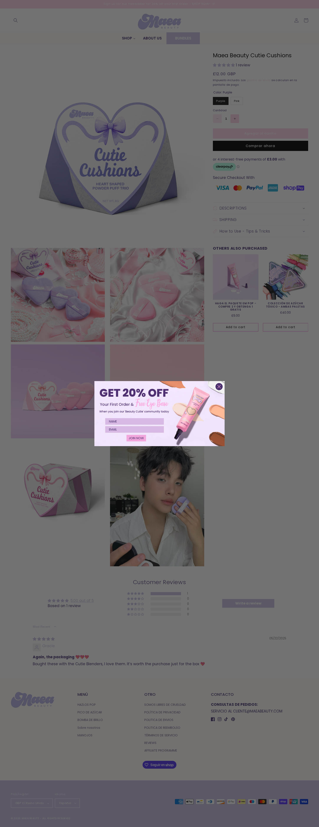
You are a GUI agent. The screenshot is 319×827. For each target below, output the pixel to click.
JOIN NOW (136, 438)
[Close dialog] (219, 386)
